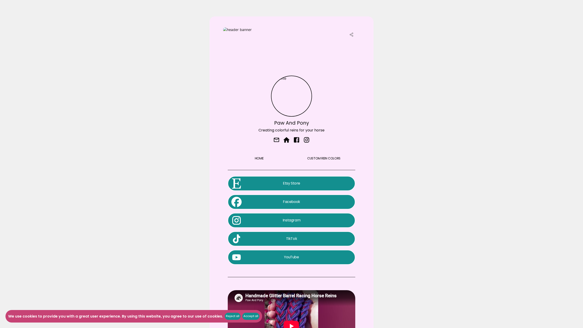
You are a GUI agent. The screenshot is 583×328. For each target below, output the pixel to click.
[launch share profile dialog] (351, 34)
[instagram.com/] (307, 140)
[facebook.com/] (297, 140)
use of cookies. (209, 316)
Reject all (232, 316)
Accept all (250, 316)
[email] (276, 140)
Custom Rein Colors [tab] (323, 158)
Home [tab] (259, 158)
